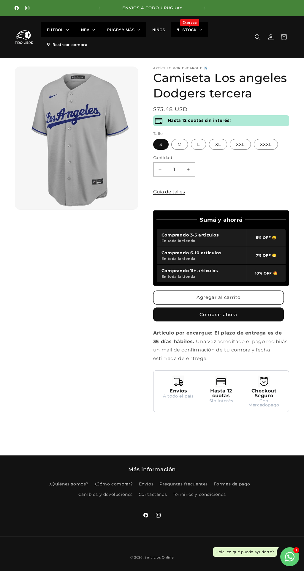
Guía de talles (169, 192)
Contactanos (153, 494)
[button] (257, 37)
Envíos (146, 484)
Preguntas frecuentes (183, 484)
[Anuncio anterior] (99, 8)
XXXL (266, 144)
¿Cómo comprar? (113, 484)
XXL (240, 144)
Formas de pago (232, 484)
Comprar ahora (218, 314)
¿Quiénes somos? (68, 484)
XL (218, 144)
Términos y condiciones (199, 494)
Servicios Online (159, 557)
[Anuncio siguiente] (204, 8)
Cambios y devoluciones (105, 494)
